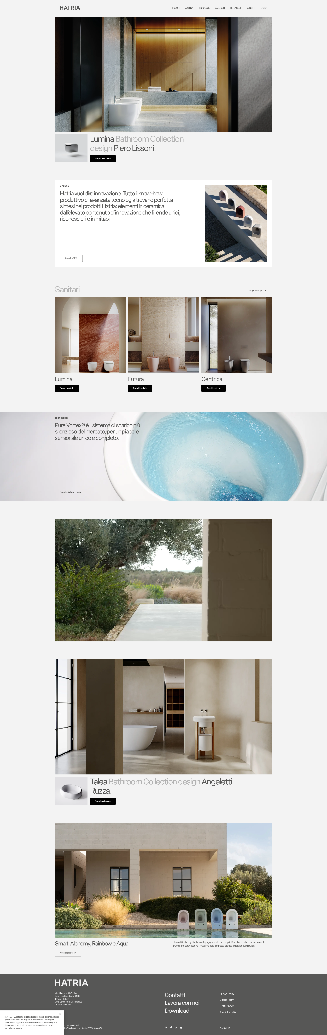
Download (177, 1010)
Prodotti (175, 8)
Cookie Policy (227, 999)
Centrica (211, 379)
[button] (60, 1014)
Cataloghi (220, 8)
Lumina (63, 379)
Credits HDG (225, 1028)
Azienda (189, 8)
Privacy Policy (227, 993)
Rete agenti (236, 8)
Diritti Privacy (227, 1006)
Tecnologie (204, 8)
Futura (136, 379)
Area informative (228, 1012)
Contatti (251, 8)
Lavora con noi (182, 1002)
